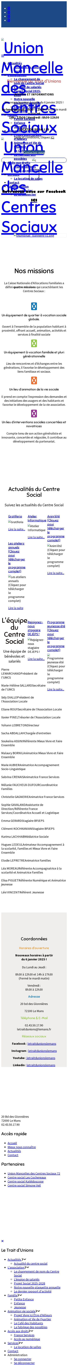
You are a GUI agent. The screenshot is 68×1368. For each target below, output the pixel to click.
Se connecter (22, 1359)
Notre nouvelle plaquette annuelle (37, 1287)
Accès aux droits (19, 163)
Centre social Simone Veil (24, 1185)
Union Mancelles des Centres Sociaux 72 (34, 1173)
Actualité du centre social (30, 1263)
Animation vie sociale (21, 1311)
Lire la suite (15, 608)
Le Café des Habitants (28, 1323)
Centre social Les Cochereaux (27, 1177)
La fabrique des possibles (25, 157)
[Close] (2, 1241)
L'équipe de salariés (27, 87)
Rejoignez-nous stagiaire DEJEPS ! (35, 628)
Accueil (12, 1143)
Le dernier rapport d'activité (32, 1291)
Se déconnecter (24, 1363)
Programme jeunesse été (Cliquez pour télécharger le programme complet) (56, 636)
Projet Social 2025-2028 (29, 1283)
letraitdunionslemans (42, 1043)
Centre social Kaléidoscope (25, 1181)
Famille (13, 115)
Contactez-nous (34, 152)
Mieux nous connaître (22, 1147)
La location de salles (28, 178)
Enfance (19, 123)
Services (13, 174)
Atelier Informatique (37, 518)
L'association (17, 75)
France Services (25, 166)
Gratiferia (15, 516)
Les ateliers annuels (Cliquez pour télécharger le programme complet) (16, 557)
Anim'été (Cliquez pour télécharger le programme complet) (56, 528)
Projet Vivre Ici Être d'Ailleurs (33, 1315)
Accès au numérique (28, 170)
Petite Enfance (24, 1299)
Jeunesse (20, 127)
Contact (13, 182)
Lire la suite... (55, 573)
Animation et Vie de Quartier (32, 1319)
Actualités (15, 63)
